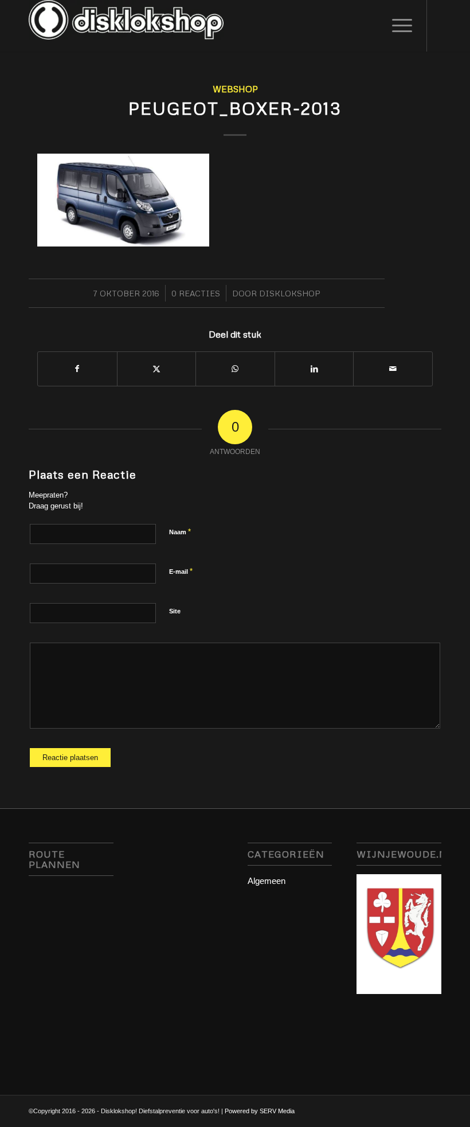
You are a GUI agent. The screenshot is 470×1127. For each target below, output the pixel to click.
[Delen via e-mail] (393, 369)
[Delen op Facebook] (77, 369)
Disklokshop (289, 293)
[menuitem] (396, 26)
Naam (180, 531)
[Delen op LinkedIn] (314, 369)
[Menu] (396, 26)
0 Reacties (195, 293)
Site (175, 611)
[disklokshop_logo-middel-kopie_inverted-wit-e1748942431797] (126, 26)
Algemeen (266, 881)
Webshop (235, 88)
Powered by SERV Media (260, 1111)
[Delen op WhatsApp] (235, 369)
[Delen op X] (156, 369)
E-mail (181, 571)
